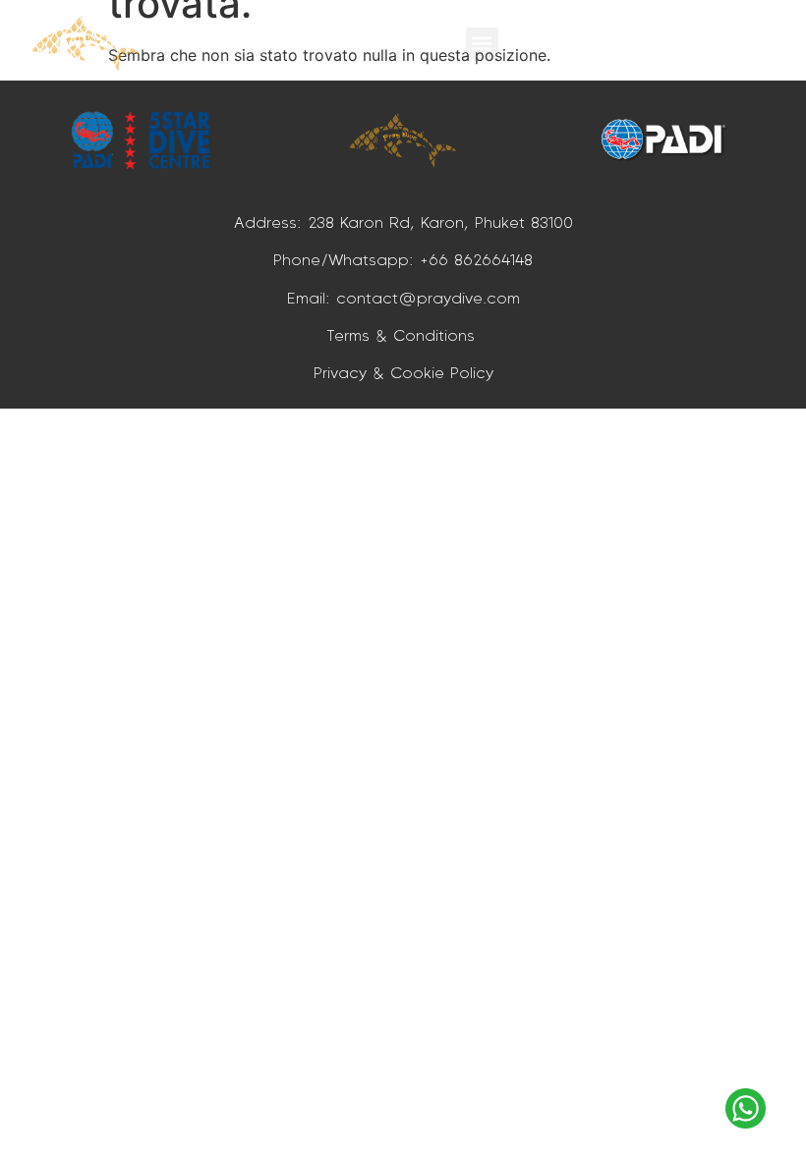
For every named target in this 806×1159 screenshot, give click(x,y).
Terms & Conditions (403, 335)
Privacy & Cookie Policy (403, 372)
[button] (482, 44)
